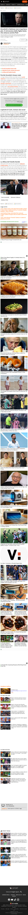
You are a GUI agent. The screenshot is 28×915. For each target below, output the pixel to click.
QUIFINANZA (20, 906)
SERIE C (14, 4)
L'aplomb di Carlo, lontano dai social (11, 70)
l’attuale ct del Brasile (6, 83)
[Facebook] (9, 900)
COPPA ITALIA (20, 4)
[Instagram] (18, 900)
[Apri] (1, 1)
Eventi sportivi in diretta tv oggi (15, 808)
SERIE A (3, 4)
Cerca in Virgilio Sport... (13, 892)
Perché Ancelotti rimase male (9, 68)
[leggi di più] (26, 43)
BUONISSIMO (24, 906)
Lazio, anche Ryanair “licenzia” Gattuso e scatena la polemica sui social (13, 218)
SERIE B (8, 4)
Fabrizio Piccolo (6, 43)
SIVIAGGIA (15, 906)
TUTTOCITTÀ (9, 906)
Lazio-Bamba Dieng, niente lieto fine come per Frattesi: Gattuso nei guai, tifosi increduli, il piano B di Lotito (14, 214)
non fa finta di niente (12, 86)
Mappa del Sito (19, 894)
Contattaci (13, 894)
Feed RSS (24, 894)
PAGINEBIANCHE (4, 906)
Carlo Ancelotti (5, 197)
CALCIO (4, 10)
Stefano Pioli (4, 200)
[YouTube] (12, 900)
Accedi (24, 1)
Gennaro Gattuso (15, 197)
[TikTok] (15, 900)
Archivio (14, 896)
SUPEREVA (14, 907)
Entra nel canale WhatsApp (15, 105)
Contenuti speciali (6, 894)
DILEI (12, 906)
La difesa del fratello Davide (9, 72)
